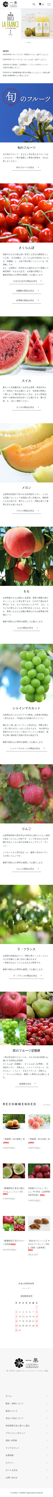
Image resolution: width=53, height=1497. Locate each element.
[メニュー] (49, 4)
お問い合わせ (12, 1477)
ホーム (9, 1395)
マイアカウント (13, 1447)
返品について (12, 1410)
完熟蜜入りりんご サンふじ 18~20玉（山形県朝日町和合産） (39, 1191)
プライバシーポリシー (15, 1432)
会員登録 (10, 1455)
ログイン (10, 1462)
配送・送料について (14, 1403)
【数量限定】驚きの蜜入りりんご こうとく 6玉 (14, 1190)
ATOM (14, 1440)
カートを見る (12, 1470)
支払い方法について (14, 1418)
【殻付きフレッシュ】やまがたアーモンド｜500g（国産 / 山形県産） (39, 1244)
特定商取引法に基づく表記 (17, 1425)
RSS (8, 1440)
